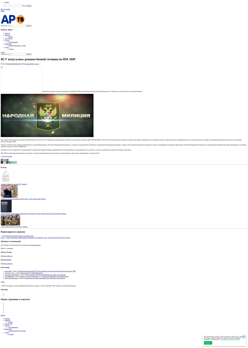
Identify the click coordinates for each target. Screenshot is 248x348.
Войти (7, 2)
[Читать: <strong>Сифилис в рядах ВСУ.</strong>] (5, 182)
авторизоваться (35, 245)
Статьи (7, 40)
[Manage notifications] (244, 336)
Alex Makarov (9, 276)
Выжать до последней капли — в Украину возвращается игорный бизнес (44, 276)
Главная (7, 33)
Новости (7, 35)
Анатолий (8, 271)
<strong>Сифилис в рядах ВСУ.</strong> (14, 184)
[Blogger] (4, 162)
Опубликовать (13, 42)
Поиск (25, 6)
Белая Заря (8, 44)
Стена (7, 47)
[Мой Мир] (7, 160)
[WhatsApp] (13, 162)
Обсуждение (35, 64)
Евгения (28, 64)
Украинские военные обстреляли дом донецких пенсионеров (45, 278)
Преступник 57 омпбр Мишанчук (32, 273)
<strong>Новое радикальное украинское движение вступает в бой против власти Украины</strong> (34, 213)
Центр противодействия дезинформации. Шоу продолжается (45, 275)
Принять (208, 343)
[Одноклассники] (4, 160)
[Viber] (10, 162)
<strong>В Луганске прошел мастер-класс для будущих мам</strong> (23, 199)
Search (3, 52)
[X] (2, 162)
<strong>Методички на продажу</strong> (14, 227)
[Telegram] (15, 162)
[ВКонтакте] (2, 160)
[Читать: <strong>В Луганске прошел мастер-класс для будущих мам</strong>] (9, 197)
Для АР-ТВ (8, 38)
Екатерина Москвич (11, 278)
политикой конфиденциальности (230, 339)
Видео (11, 37)
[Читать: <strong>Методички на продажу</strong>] (10, 225)
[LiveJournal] (7, 162)
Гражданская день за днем (17, 45)
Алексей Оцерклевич (12, 275)
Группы (11, 49)
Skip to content (5, 9)
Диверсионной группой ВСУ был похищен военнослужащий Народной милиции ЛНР (47, 271)
